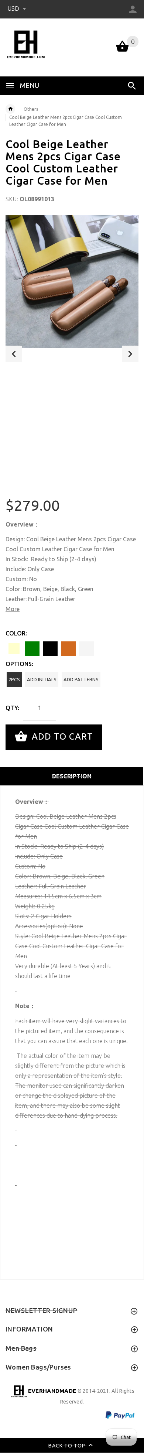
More (13, 609)
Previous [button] (14, 354)
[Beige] (14, 648)
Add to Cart (61, 736)
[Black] (50, 648)
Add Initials (41, 679)
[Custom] (86, 648)
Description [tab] (72, 776)
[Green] (32, 648)
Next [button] (130, 354)
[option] (72, 281)
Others (31, 109)
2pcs (14, 679)
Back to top (67, 1446)
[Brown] (68, 648)
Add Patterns (81, 679)
